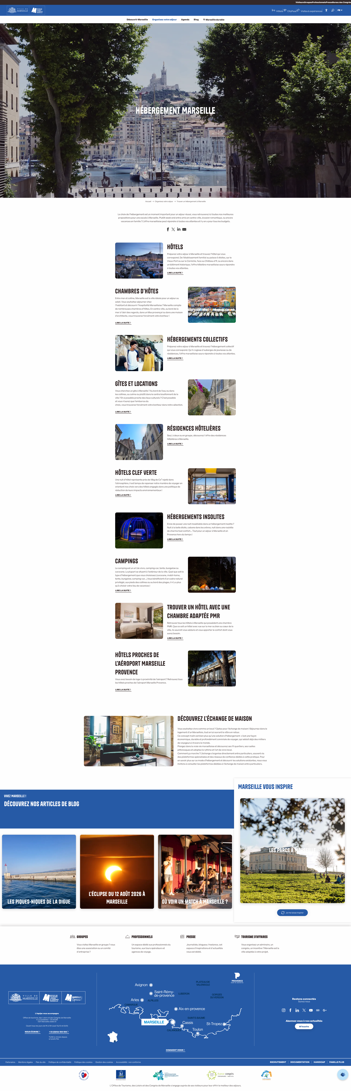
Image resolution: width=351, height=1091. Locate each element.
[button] (332, 10)
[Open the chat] (342, 1074)
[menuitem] (26, 10)
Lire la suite (174, 272)
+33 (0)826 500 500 (58, 1031)
